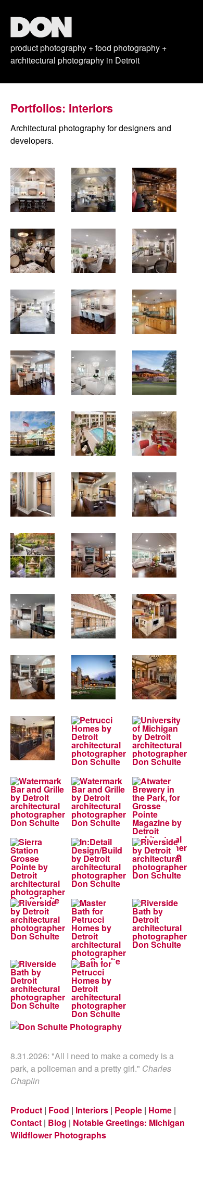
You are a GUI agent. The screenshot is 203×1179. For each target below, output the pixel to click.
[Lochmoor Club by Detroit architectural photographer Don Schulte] (154, 372)
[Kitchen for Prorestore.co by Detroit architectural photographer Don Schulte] (93, 372)
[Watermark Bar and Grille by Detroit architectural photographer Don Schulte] (32, 802)
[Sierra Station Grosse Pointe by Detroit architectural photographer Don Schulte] (32, 871)
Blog (57, 1122)
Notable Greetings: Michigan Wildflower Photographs (97, 1129)
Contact (26, 1122)
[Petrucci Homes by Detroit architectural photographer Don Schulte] (93, 677)
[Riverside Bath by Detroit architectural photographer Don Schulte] (154, 924)
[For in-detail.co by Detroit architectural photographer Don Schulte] (154, 312)
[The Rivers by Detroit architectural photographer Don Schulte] (32, 433)
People (128, 1110)
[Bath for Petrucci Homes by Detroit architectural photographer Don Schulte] (93, 989)
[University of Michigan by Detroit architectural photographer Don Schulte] (154, 741)
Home (160, 1110)
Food (58, 1110)
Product (26, 1110)
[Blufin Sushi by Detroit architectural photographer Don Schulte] (154, 190)
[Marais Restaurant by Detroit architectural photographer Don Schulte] (32, 251)
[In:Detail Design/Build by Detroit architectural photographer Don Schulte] (93, 863)
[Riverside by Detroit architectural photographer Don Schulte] (154, 859)
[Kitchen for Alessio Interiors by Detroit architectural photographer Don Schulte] (32, 616)
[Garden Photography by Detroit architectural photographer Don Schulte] (32, 555)
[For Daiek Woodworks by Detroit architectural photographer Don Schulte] (93, 616)
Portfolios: (38, 108)
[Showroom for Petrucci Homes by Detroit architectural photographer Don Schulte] (93, 190)
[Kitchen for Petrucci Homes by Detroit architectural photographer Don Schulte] (32, 190)
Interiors (91, 1110)
